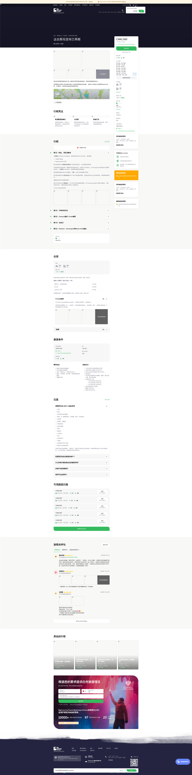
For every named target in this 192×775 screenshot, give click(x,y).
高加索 (61, 43)
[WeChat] (131, 757)
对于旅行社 (85, 5)
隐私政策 (85, 704)
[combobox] (84, 691)
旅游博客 (100, 748)
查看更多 (91, 1)
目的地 (60, 5)
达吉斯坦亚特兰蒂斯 (72, 557)
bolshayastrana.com (71, 723)
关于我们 (70, 5)
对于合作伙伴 (83, 750)
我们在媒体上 (77, 5)
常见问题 (97, 5)
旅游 (73, 748)
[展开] (108, 210)
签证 (65, 5)
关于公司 (108, 748)
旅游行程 (55, 5)
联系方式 (91, 5)
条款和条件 (78, 704)
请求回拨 (111, 760)
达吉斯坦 (57, 43)
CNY (136, 5)
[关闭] (108, 153)
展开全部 (107, 141)
